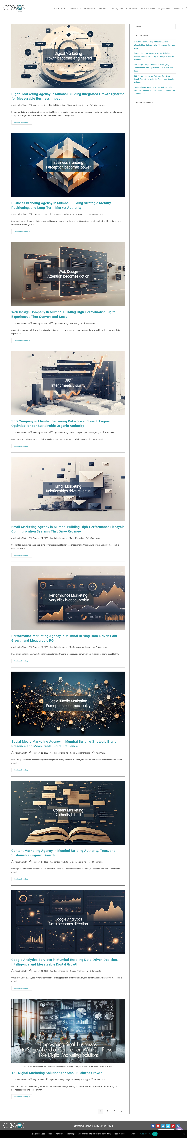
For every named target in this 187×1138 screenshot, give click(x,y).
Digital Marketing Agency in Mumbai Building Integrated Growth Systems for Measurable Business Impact (154, 45)
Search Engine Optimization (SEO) (84, 432)
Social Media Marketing (80, 753)
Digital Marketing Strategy (77, 1080)
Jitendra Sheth (21, 105)
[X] (168, 1126)
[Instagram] (178, 1126)
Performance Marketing (80, 647)
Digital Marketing (57, 105)
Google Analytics (77, 971)
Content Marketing (62, 862)
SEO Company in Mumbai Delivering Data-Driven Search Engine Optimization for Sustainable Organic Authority (154, 79)
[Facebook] (153, 1126)
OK (155, 1134)
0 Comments (99, 105)
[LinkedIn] (163, 1126)
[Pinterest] (173, 1126)
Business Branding (62, 214)
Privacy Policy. (145, 1134)
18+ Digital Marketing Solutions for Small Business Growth (56, 1073)
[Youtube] (158, 1126)
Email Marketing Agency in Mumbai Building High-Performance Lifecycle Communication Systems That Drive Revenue (154, 90)
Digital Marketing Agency (77, 105)
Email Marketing (77, 538)
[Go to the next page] (121, 1111)
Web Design (75, 323)
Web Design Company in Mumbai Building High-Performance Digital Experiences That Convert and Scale (153, 67)
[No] (183, 1134)
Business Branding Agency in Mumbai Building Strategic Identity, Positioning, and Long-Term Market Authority (154, 56)
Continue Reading (23, 121)
